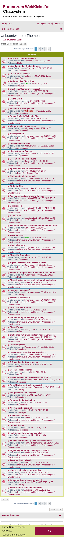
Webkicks (28, 111)
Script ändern (16, 206)
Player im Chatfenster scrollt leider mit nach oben (33, 280)
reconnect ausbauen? (20, 290)
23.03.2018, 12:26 (43, 320)
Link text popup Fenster (21, 151)
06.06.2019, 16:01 (48, 136)
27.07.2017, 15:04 (52, 380)
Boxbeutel (28, 257)
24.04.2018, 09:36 (48, 300)
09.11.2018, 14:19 (38, 171)
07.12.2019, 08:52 (37, 101)
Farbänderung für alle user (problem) (27, 317)
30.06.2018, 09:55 (38, 228)
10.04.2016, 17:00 (42, 490)
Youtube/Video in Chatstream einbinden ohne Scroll (34, 225)
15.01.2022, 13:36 (44, 68)
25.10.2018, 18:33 (48, 178)
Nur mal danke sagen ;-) (21, 408)
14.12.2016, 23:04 (38, 435)
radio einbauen (17, 425)
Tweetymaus (29, 275)
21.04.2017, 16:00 (40, 410)
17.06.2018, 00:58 (47, 247)
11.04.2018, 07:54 (38, 310)
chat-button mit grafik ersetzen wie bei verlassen (32, 335)
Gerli (26, 228)
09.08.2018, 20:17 (47, 198)
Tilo (26, 101)
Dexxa (27, 453)
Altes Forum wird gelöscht (22, 109)
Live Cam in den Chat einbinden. (25, 66)
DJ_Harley (28, 128)
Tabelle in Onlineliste (19, 415)
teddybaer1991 (30, 198)
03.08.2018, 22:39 (47, 208)
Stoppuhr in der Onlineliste (22, 400)
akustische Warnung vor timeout (25, 89)
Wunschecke (22, 130)
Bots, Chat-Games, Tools (28, 173)
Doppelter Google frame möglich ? (26, 480)
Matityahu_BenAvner (33, 380)
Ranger (27, 161)
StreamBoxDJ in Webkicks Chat (24, 116)
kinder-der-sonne (31, 136)
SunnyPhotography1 (33, 443)
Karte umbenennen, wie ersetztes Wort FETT (30, 377)
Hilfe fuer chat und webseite (23, 58)
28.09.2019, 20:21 (41, 118)
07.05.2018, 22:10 (40, 282)
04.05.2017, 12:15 (39, 402)
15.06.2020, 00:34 (40, 91)
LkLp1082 (28, 395)
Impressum (33, 525)
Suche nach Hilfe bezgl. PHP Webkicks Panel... (31, 440)
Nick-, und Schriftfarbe (20, 307)
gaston (27, 91)
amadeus (28, 61)
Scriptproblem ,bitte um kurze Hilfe (26, 488)
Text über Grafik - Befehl (21, 460)
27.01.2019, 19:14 (46, 146)
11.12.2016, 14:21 (51, 443)
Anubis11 (28, 490)
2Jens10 (28, 118)
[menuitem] (8, 24)
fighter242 (28, 320)
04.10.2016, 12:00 (40, 453)
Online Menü (16, 99)
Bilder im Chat (16, 186)
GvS (26, 310)
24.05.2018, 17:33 (44, 265)
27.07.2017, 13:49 (52, 387)
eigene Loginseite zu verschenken (25, 470)
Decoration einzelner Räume (23, 159)
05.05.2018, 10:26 (48, 292)
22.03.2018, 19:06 (45, 329)
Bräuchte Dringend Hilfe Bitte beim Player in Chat (33, 272)
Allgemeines (22, 70)
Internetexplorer (17, 345)
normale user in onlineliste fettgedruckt (28, 352)
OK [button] (49, 531)
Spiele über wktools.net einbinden (26, 169)
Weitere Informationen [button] (14, 534)
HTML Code (15, 216)
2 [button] (39, 49)
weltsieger (28, 76)
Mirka (26, 402)
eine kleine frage (17, 245)
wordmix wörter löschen (21, 370)
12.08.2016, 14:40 (40, 462)
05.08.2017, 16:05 (38, 372)
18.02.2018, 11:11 (48, 337)
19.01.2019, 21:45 (46, 153)
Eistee (27, 418)
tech (26, 372)
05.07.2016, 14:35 (45, 482)
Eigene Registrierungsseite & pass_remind (29, 450)
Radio (19, 63)
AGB (41, 525)
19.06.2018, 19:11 (39, 238)
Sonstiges (21, 294)
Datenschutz (50, 525)
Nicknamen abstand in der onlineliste (27, 196)
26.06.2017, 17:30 (42, 395)
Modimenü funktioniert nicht (23, 176)
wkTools (20, 78)
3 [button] (42, 49)
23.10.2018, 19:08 (42, 188)
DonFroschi (29, 265)
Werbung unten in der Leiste (23, 126)
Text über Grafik (17, 235)
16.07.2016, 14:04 (41, 472)
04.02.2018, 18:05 (46, 347)
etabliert (27, 472)
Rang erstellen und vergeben (23, 393)
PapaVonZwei (30, 146)
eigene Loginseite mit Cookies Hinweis (28, 263)
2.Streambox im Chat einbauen (24, 362)
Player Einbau (16, 327)
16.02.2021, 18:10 (39, 83)
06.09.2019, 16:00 (43, 128)
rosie (26, 427)
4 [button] (45, 49)
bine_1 (27, 410)
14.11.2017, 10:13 (48, 354)
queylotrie (28, 188)
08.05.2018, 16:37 (45, 275)
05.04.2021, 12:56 (43, 76)
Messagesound (17, 134)
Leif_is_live (29, 68)
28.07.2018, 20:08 (47, 218)
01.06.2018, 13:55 (43, 257)
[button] (49, 49)
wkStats (20, 86)
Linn (26, 171)
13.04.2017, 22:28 (40, 418)
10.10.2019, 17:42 (43, 111)
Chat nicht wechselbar (20, 74)
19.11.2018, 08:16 (40, 161)
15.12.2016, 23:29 (38, 427)
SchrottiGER (29, 482)
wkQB (19, 374)
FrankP (27, 282)
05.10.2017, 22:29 (44, 364)
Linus (27, 83)
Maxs (26, 238)
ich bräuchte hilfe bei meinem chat (26, 433)
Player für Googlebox (20, 255)
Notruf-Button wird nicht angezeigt (26, 385)
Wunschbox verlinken (20, 143)
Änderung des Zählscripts (22, 81)
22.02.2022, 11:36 (42, 61)
